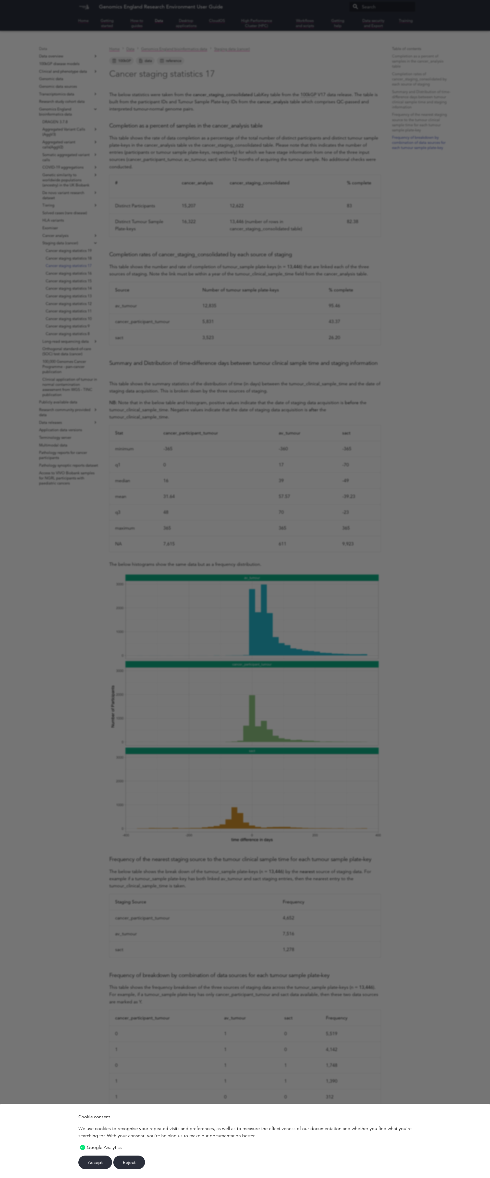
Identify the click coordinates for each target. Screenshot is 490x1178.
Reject (129, 1162)
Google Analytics (104, 1147)
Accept (95, 1162)
